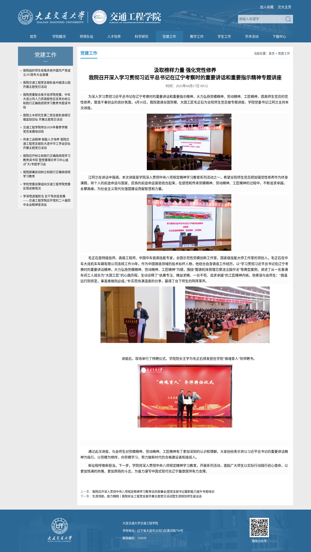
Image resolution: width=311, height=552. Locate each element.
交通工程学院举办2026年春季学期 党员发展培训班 (45, 129)
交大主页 (284, 7)
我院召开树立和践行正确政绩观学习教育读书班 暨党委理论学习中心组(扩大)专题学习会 (46, 160)
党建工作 (169, 36)
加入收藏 (267, 7)
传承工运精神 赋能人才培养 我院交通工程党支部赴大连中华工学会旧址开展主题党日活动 (46, 144)
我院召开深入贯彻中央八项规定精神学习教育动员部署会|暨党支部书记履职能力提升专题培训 (153, 491)
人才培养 (114, 36)
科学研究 (141, 36)
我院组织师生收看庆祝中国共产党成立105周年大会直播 (46, 72)
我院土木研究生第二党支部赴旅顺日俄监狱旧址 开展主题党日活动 (46, 117)
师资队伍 (86, 36)
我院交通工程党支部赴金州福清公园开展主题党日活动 (46, 84)
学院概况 (59, 36)
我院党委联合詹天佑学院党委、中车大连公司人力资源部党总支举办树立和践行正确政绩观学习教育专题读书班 (46, 101)
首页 (33, 36)
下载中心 (279, 36)
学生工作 (224, 36)
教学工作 (197, 36)
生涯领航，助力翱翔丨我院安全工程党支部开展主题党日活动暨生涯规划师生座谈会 (147, 496)
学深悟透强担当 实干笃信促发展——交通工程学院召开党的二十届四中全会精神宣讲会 (46, 200)
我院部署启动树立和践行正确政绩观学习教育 (46, 174)
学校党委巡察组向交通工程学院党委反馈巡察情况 (46, 186)
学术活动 (252, 36)
